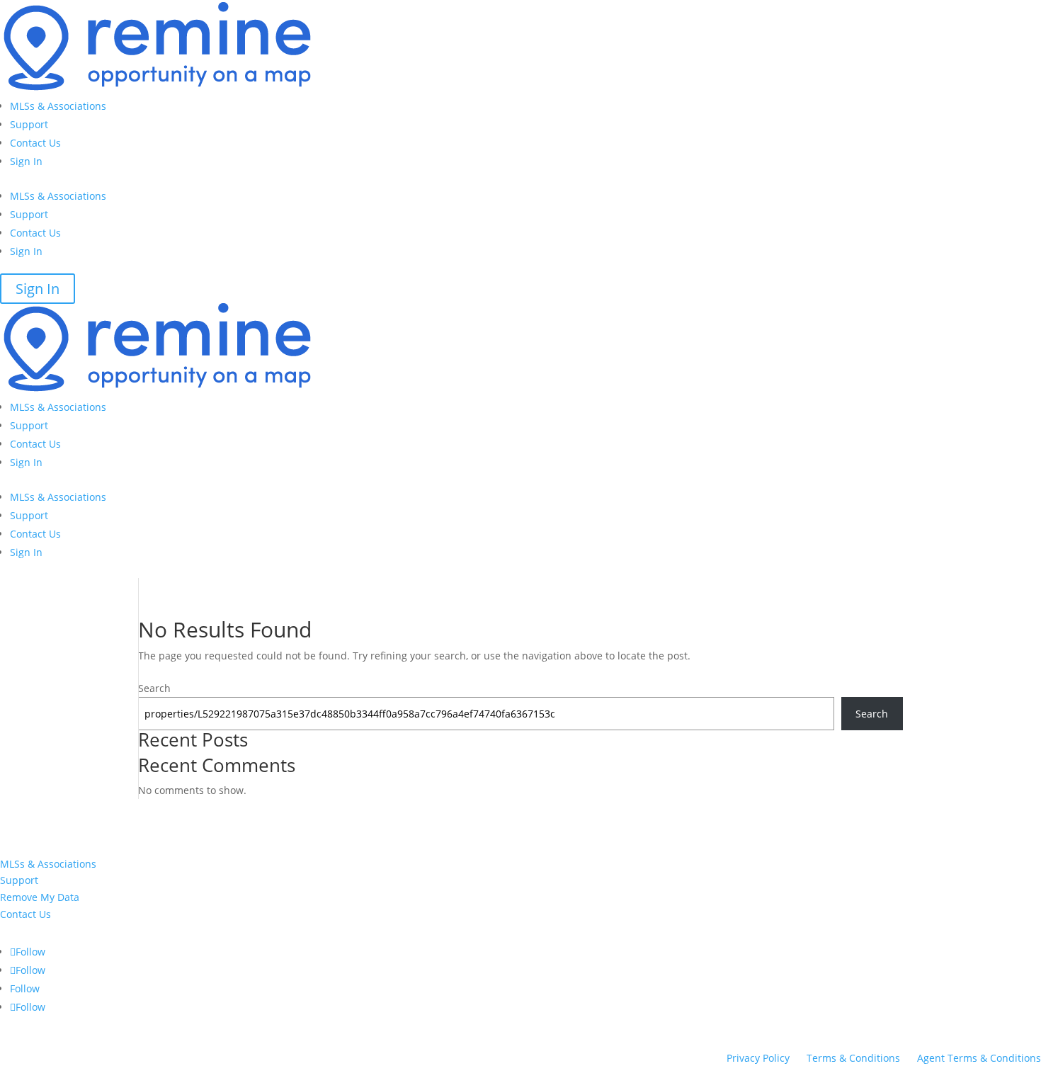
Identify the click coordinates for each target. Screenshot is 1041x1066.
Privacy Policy (758, 1058)
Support (29, 124)
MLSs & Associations (58, 106)
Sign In (26, 161)
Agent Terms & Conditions (979, 1058)
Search (154, 688)
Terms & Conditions (853, 1058)
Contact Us (35, 142)
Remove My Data (39, 897)
